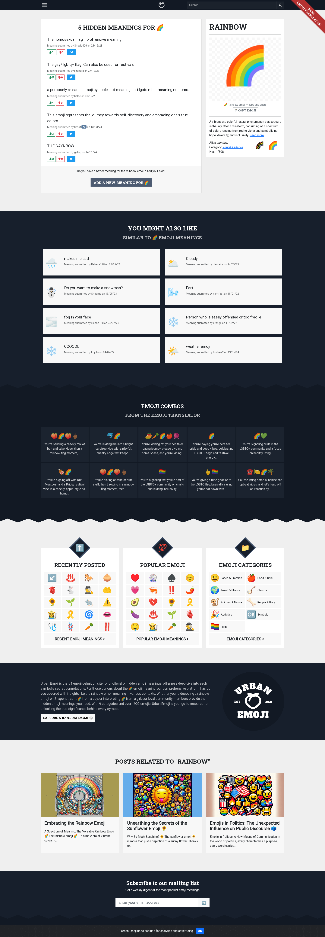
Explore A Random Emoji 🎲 (68, 718)
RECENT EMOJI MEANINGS (79, 639)
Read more (257, 135)
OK (200, 931)
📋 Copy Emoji (245, 110)
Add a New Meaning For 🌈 (121, 182)
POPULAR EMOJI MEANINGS (161, 639)
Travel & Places (232, 147)
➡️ (204, 902)
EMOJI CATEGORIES (244, 639)
